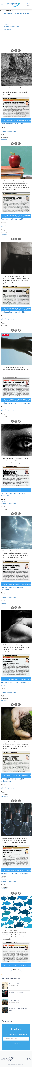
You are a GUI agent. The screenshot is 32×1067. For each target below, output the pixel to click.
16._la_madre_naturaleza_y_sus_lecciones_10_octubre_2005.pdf (17, 584)
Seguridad (3, 603)
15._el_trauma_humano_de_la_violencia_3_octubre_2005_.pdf (17, 679)
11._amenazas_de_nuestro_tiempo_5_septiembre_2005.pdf (17, 965)
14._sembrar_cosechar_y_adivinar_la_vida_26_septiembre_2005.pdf (17, 775)
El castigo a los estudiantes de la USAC (18, 1009)
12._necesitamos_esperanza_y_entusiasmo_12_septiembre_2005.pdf (17, 870)
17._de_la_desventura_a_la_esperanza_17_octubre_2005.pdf (17, 490)
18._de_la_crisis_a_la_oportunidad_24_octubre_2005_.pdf (17, 400)
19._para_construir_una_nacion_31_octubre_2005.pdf (17, 309)
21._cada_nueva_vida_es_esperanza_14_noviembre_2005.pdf (17, 120)
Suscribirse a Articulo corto (1, 974)
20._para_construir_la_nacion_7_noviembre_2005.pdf (17, 216)
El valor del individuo (15, 984)
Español (29, 3)
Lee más (7, 24)
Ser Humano (7, 29)
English (29, 5)
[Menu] (3, 4)
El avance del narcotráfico (16, 992)
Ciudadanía (4, 139)
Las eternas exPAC (14, 1000)
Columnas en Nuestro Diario (11, 26)
